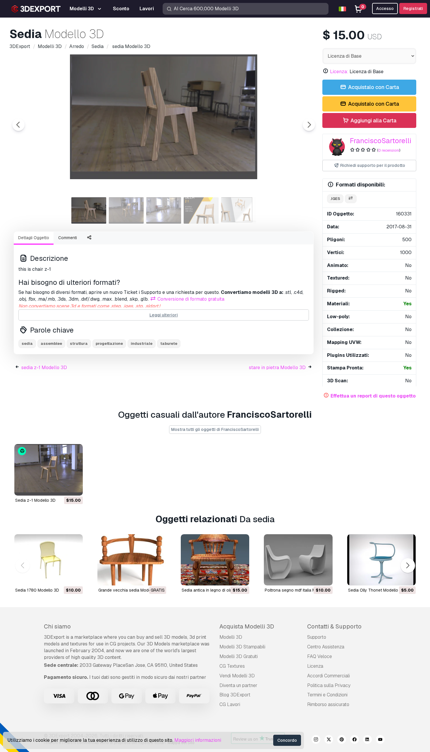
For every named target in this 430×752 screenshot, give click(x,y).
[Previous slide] (18, 125)
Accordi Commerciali (328, 676)
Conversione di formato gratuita (190, 299)
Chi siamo (57, 626)
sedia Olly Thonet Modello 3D (376, 590)
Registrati (413, 8)
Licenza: (339, 71)
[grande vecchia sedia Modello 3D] (131, 560)
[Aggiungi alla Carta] (62, 487)
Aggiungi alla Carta (372, 120)
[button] (408, 566)
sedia (27, 343)
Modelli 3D (230, 637)
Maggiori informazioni (197, 740)
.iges (335, 198)
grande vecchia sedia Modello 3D (130, 590)
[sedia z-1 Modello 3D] (48, 470)
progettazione (109, 343)
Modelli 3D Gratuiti (238, 656)
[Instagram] (316, 740)
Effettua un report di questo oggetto (373, 396)
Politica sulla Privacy (328, 685)
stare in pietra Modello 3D (277, 367)
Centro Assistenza (325, 647)
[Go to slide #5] (238, 210)
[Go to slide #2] (126, 210)
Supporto (316, 637)
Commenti (67, 237)
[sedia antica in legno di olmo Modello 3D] (215, 560)
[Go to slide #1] (88, 210)
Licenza (315, 666)
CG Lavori (229, 704)
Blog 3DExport (234, 695)
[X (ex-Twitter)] (329, 740)
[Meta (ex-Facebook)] (354, 740)
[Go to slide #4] (201, 210)
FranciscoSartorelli (380, 140)
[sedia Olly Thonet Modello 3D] (381, 560)
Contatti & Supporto (334, 626)
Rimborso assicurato (328, 704)
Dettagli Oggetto (33, 237)
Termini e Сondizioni (327, 695)
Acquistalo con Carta (373, 87)
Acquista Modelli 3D (246, 626)
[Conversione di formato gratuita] (350, 199)
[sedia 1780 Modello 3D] (48, 560)
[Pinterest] (342, 740)
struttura (79, 343)
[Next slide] (309, 125)
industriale (141, 343)
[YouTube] (380, 740)
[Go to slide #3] (163, 210)
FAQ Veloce (319, 656)
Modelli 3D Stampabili (242, 647)
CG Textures (232, 666)
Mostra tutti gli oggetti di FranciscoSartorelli (215, 429)
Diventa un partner (238, 685)
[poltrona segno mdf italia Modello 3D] (298, 560)
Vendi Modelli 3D (237, 676)
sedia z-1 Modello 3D (44, 367)
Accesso (385, 8)
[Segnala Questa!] (74, 487)
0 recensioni (388, 150)
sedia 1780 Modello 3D (37, 590)
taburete (168, 343)
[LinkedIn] (367, 740)
